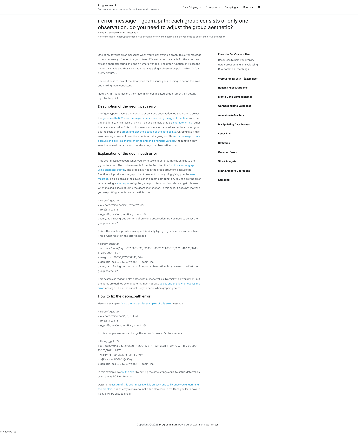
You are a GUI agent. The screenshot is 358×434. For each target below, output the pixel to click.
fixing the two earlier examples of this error (146, 303)
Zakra (196, 424)
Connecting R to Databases (234, 105)
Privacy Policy (8, 431)
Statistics (224, 143)
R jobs (247, 7)
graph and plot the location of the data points (149, 131)
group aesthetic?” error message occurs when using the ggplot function (145, 118)
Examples (211, 7)
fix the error (128, 372)
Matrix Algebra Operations (234, 170)
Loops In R (224, 133)
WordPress (212, 424)
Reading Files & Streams (233, 87)
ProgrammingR (107, 5)
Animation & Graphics (231, 115)
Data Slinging (190, 7)
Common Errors (227, 152)
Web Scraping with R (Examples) (238, 78)
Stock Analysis (227, 161)
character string (182, 122)
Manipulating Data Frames (234, 124)
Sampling (230, 7)
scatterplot (123, 183)
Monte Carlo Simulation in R (235, 96)
